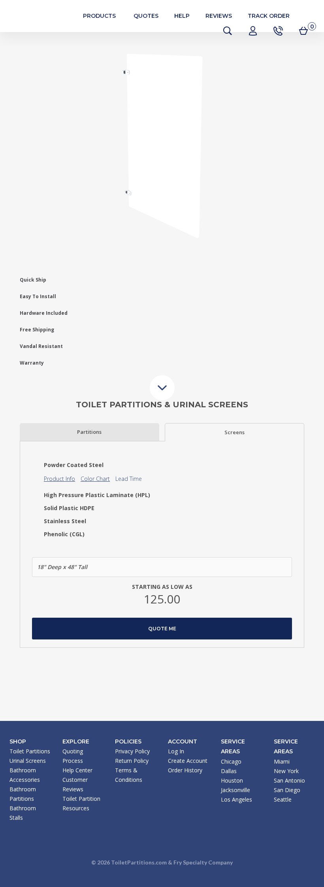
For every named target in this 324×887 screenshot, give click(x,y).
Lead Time (128, 478)
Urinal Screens (27, 760)
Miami (282, 761)
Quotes (146, 15)
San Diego (287, 790)
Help (182, 15)
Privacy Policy (132, 751)
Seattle (283, 799)
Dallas (229, 771)
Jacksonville (235, 790)
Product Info (59, 478)
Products (99, 15)
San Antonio (289, 780)
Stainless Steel (65, 521)
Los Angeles (236, 799)
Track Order (269, 15)
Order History (185, 770)
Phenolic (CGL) (64, 534)
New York (286, 771)
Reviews (218, 15)
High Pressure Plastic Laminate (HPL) (97, 495)
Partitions (89, 431)
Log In (176, 751)
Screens (234, 432)
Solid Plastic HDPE (69, 508)
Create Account (187, 760)
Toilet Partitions (43, 16)
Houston (232, 780)
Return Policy (132, 760)
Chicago (231, 761)
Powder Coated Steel (74, 465)
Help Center (77, 770)
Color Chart (95, 478)
